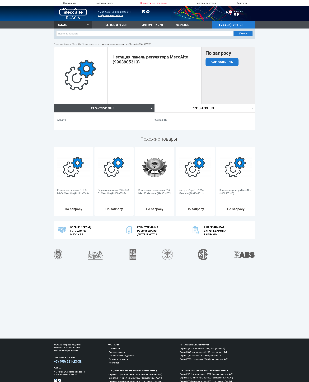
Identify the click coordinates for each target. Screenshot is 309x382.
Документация (152, 25)
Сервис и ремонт (117, 25)
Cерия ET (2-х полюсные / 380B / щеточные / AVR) (204, 359)
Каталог (63, 25)
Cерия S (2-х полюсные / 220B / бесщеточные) (202, 348)
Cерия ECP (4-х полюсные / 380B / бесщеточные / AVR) (135, 378)
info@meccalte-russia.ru (110, 15)
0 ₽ (236, 13)
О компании (69, 3)
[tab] (104, 108)
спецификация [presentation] (203, 108)
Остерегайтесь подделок (121, 355)
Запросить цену (222, 62)
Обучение (182, 25)
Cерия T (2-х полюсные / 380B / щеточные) (200, 355)
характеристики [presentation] (102, 108)
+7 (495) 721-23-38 (68, 361)
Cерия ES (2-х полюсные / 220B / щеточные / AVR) (204, 352)
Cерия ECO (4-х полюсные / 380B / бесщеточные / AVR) (135, 374)
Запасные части (104, 3)
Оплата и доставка (206, 3)
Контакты (242, 3)
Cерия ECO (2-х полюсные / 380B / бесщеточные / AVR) (206, 374)
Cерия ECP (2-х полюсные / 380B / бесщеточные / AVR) (206, 378)
